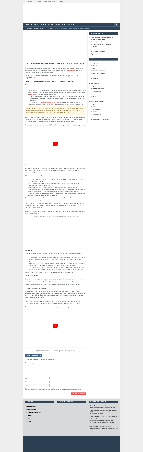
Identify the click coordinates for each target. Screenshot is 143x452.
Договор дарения (97, 109)
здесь (37, 213)
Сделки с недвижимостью (63, 24)
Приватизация (49, 28)
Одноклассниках (64, 351)
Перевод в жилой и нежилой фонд (101, 119)
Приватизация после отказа (98, 54)
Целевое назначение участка (100, 99)
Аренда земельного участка (100, 86)
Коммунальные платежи (99, 70)
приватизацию (71, 70)
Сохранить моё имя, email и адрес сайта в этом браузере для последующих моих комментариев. (53, 389)
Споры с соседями (97, 81)
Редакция (38, 1)
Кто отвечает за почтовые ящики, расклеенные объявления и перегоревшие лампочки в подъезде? (104, 428)
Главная (30, 28)
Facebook (72, 351)
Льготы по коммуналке (99, 73)
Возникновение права (98, 88)
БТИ (94, 106)
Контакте (56, 351)
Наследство (96, 116)
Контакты (61, 1)
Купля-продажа (97, 91)
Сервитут (95, 96)
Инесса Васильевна (95, 406)
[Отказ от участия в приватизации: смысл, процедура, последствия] (55, 46)
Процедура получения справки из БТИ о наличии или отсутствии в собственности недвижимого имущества (103, 412)
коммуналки (33, 94)
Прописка (95, 78)
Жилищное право (46, 24)
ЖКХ (94, 68)
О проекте (29, 1)
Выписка (95, 65)
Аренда (94, 104)
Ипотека (95, 111)
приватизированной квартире (49, 102)
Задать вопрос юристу (49, 1)
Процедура (96, 48)
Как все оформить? (96, 42)
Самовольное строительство (100, 93)
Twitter (79, 351)
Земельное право (31, 24)
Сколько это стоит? (99, 51)
